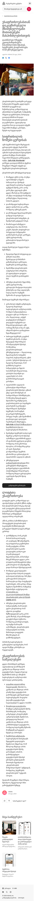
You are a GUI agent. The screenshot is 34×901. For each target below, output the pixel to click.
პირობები (21, 898)
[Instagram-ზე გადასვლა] (10, 892)
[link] (3, 58)
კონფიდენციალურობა (9, 898)
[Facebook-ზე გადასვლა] (3, 892)
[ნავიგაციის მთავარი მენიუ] (30, 3)
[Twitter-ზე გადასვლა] (7, 892)
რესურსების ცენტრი (14, 4)
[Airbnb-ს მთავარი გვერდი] (3, 3)
